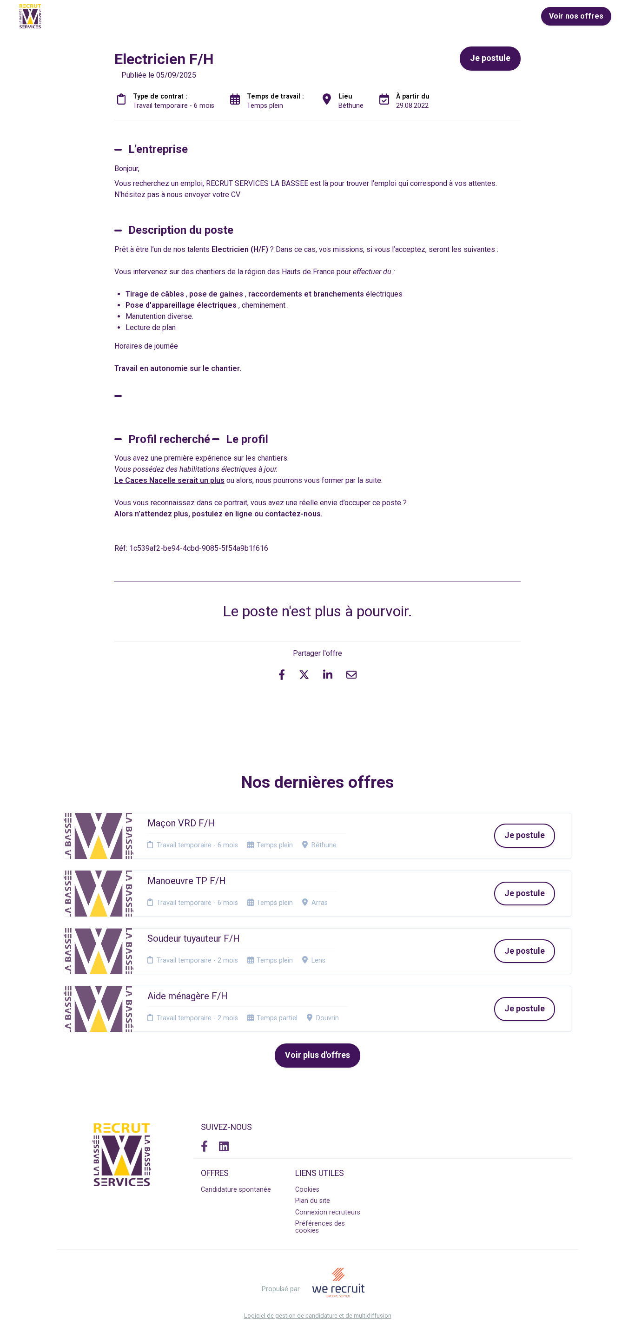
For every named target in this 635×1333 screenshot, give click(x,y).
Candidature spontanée (236, 1190)
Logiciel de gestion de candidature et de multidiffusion (317, 1316)
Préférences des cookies (320, 1227)
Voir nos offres (576, 16)
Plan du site (312, 1201)
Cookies (307, 1190)
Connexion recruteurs (327, 1212)
